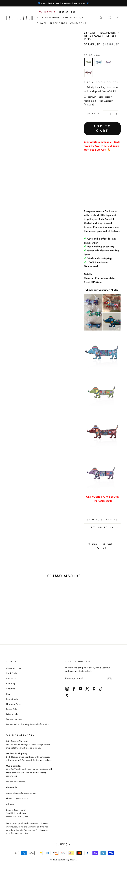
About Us (10, 688)
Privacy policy (13, 714)
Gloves (42, 23)
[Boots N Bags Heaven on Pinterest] (94, 689)
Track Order (12, 673)
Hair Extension (73, 17)
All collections (48, 17)
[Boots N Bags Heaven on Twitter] (87, 689)
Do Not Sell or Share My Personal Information (27, 724)
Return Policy (12, 709)
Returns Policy (102, 527)
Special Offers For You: (102, 82)
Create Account (13, 668)
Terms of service (14, 719)
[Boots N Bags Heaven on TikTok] (101, 689)
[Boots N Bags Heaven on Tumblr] (67, 695)
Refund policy (12, 698)
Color (92, 55)
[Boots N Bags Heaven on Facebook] (74, 689)
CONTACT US (78, 23)
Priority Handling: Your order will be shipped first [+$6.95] (101, 89)
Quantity (93, 113)
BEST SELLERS (67, 12)
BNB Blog (10, 683)
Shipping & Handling (102, 519)
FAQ (8, 693)
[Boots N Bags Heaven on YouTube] (80, 689)
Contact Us (11, 678)
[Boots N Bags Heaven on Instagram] (67, 689)
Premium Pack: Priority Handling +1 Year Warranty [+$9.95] (98, 100)
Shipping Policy (13, 704)
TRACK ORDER (58, 23)
